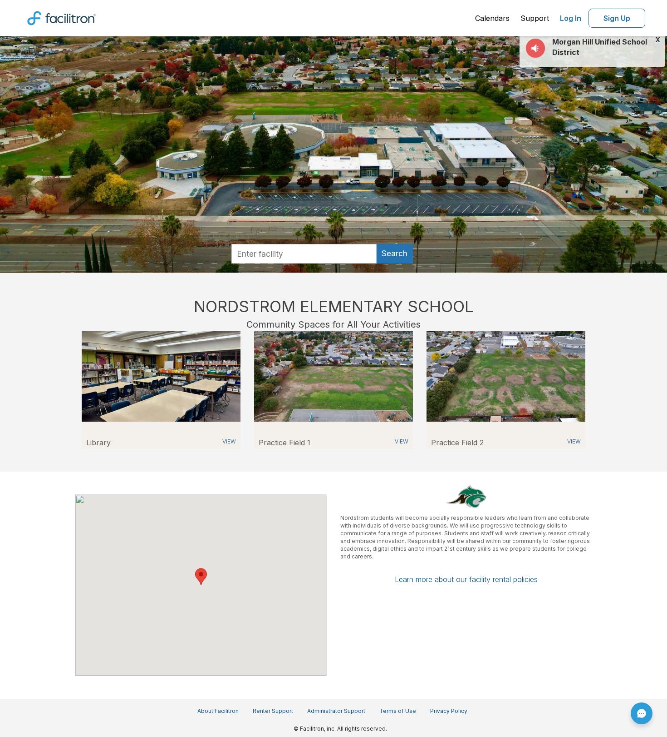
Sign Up (616, 18)
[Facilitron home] (61, 17)
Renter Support (273, 710)
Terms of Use (397, 710)
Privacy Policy (448, 710)
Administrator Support (336, 710)
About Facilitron (218, 710)
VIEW (229, 441)
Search (394, 253)
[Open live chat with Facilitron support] (641, 713)
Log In (570, 18)
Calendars (492, 18)
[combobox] (304, 254)
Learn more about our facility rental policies (466, 579)
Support (534, 18)
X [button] (657, 40)
